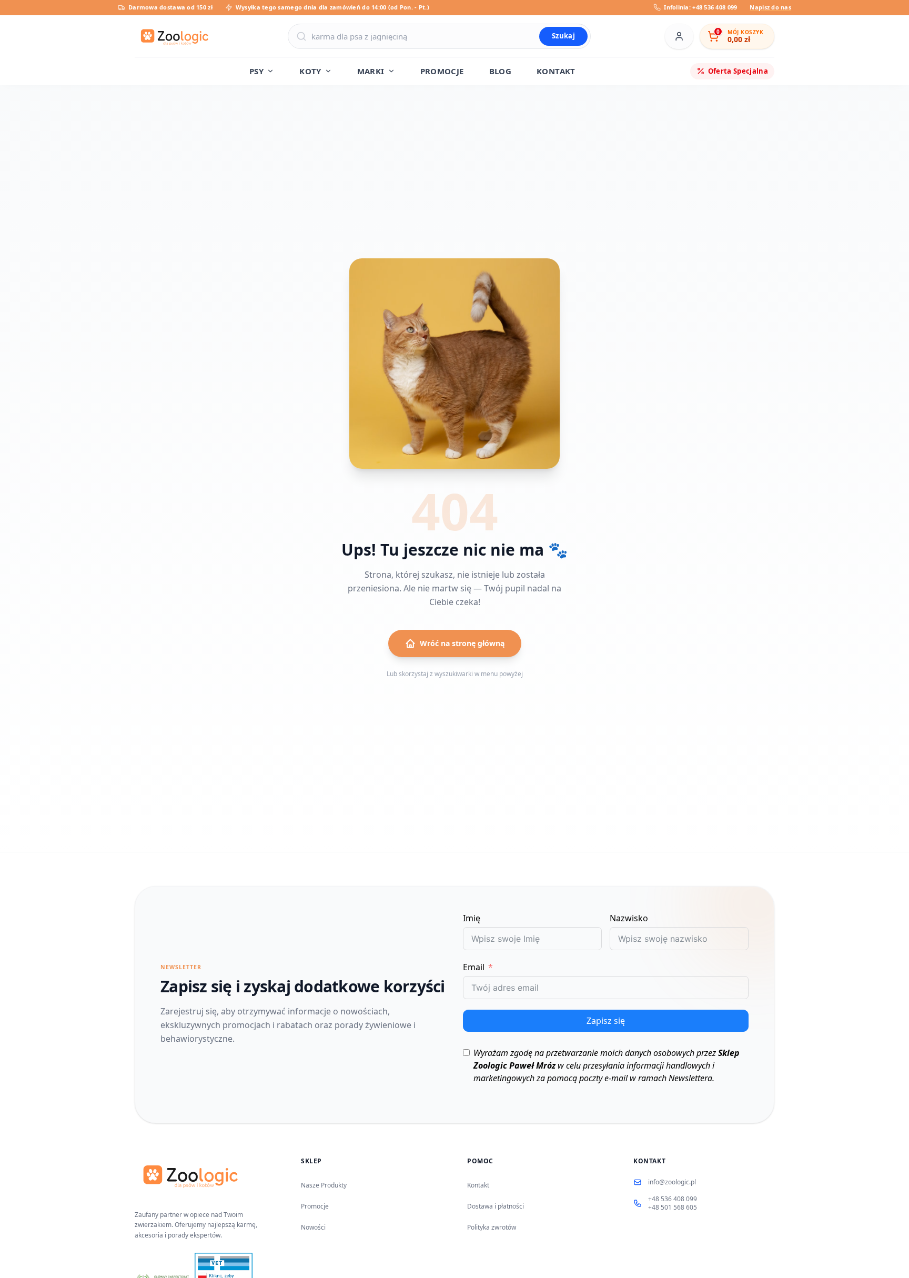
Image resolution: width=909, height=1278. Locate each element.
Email (473, 967)
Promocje (315, 1206)
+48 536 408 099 (672, 1199)
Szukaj (563, 36)
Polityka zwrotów (491, 1227)
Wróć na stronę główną (462, 643)
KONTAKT (556, 71)
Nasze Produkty (324, 1185)
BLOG (500, 71)
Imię (471, 918)
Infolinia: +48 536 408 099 (700, 7)
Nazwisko (629, 918)
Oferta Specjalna (738, 70)
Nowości (313, 1227)
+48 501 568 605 (672, 1207)
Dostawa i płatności (495, 1206)
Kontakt (478, 1185)
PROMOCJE (442, 71)
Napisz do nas (770, 7)
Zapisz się (606, 1021)
